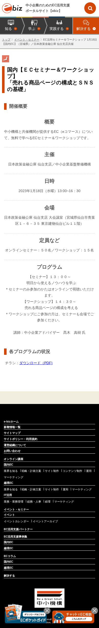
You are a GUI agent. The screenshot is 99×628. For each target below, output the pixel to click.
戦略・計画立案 (31, 471)
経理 (48, 501)
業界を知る (11, 471)
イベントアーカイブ (45, 521)
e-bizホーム (11, 421)
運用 (89, 471)
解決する (9, 575)
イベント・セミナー (26, 39)
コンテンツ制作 (72, 471)
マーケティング (13, 477)
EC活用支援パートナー (18, 529)
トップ (6, 39)
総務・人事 (34, 501)
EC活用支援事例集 (15, 536)
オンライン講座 (13, 458)
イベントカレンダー (16, 521)
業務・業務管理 (13, 501)
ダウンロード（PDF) (36, 363)
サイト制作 (52, 471)
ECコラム (10, 556)
